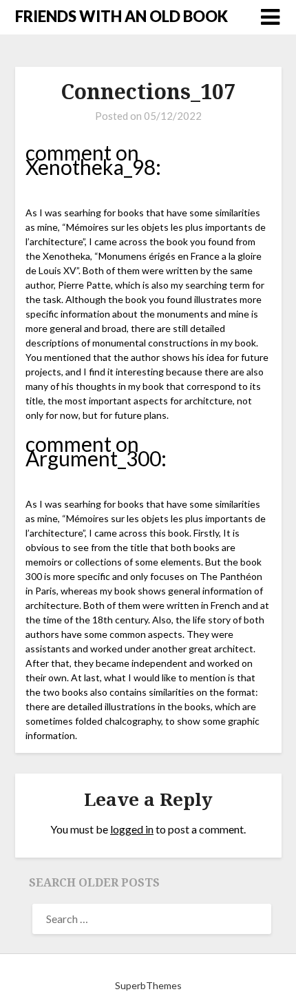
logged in (132, 829)
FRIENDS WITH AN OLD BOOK (121, 16)
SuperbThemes (148, 985)
